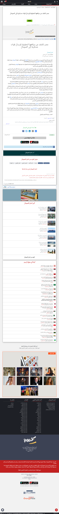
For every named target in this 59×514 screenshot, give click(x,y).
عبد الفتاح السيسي (34, 108)
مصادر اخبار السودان (24, 423)
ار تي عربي (39, 7)
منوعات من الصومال (52, 408)
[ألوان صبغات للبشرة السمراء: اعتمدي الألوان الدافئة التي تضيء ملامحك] (29, 361)
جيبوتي (37, 104)
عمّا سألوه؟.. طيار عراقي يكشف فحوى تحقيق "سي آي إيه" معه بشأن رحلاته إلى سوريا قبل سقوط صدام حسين (46, 270)
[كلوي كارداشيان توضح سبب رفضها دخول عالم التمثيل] (49, 380)
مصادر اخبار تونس (24, 424)
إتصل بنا (12, 404)
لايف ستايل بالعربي (38, 432)
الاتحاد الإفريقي (38, 62)
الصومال (14, 60)
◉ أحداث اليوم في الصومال (29, 127)
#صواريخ (40, 175)
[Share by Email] (36, 132)
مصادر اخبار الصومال (24, 431)
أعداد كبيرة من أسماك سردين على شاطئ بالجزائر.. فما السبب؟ (46, 316)
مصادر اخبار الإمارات (24, 403)
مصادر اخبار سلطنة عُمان (23, 412)
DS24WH (51, 135)
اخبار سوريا (39, 408)
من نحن (12, 403)
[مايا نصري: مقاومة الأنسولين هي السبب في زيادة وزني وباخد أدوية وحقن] (49, 371)
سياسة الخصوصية (10, 407)
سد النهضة (12, 163)
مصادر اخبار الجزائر (24, 420)
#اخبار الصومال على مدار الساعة (48, 177)
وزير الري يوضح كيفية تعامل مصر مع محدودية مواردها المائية (47, 277)
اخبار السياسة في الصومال (51, 403)
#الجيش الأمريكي (25, 175)
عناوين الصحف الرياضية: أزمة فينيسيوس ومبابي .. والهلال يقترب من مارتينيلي (47, 312)
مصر (42, 82)
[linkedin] (29, 132)
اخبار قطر (39, 416)
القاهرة (26, 60)
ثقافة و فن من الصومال (51, 407)
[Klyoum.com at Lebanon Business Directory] (29, 494)
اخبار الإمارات (39, 403)
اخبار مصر (39, 404)
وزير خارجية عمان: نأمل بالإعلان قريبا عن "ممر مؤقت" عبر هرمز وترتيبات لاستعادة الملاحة (47, 293)
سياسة (43, 7)
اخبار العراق (39, 413)
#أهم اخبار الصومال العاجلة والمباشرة (35, 177)
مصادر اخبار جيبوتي (24, 429)
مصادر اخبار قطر (24, 416)
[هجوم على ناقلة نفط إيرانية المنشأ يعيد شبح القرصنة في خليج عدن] (51, 233)
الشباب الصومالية (28, 75)
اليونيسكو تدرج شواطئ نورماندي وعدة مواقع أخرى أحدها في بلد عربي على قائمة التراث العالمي (47, 336)
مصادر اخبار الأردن (24, 419)
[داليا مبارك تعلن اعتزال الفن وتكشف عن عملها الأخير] (23, 371)
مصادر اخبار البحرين (24, 417)
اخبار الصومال (47, 39)
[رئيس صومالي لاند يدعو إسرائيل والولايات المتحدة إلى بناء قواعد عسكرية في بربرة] (51, 211)
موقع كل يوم (53, 7)
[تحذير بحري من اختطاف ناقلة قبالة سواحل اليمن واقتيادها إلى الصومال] (51, 247)
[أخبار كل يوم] (29, 2)
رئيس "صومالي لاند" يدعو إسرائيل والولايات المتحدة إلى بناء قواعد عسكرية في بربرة (29, 154)
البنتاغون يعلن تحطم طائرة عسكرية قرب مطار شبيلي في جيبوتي (46, 340)
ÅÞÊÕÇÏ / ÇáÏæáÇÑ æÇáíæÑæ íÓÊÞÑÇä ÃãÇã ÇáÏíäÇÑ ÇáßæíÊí (47, 300)
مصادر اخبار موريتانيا (23, 427)
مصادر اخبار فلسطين (24, 409)
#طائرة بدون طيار (51, 175)
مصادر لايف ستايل (24, 432)
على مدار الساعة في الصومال (50, 409)
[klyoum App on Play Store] (25, 484)
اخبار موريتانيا (38, 427)
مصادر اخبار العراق (24, 413)
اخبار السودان (39, 423)
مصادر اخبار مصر (24, 404)
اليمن (17, 75)
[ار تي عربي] (29, 20)
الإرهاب (16, 64)
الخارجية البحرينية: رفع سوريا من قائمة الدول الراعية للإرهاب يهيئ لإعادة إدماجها (47, 308)
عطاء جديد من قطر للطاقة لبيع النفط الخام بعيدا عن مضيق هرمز (47, 304)
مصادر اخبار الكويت (24, 415)
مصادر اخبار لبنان (24, 407)
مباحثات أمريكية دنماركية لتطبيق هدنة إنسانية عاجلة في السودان (47, 322)
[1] (5, 1)
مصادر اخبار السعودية (23, 411)
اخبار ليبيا (39, 421)
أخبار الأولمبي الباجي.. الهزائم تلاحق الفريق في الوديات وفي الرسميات (47, 325)
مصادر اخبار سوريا (24, 408)
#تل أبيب (37, 175)
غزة (10, 97)
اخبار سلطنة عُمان (38, 412)
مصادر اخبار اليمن (24, 425)
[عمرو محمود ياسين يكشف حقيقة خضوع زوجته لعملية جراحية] (29, 391)
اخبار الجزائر (39, 420)
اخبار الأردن (39, 419)
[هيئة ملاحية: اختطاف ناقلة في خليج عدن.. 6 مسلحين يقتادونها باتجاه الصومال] (51, 240)
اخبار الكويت (39, 415)
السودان (41, 93)
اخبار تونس (39, 424)
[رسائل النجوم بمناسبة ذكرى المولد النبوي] (23, 380)
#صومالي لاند (45, 175)
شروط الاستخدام (10, 405)
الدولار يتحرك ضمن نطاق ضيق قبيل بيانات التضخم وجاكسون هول (47, 281)
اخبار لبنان (39, 407)
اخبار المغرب (39, 405)
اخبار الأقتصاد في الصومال (50, 404)
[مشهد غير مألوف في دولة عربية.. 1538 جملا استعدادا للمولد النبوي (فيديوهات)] (51, 218)
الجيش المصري (24, 163)
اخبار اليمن (39, 425)
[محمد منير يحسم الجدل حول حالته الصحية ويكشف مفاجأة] (36, 371)
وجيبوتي (13, 83)
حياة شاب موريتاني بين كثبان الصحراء (47, 332)
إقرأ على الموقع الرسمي (29, 138)
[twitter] (26, 132)
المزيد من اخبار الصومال (29, 257)
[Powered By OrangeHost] (29, 499)
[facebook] (23, 132)
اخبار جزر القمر (38, 428)
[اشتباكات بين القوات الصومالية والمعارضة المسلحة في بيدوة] (51, 254)
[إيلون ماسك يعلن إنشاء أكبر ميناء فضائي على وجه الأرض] (36, 380)
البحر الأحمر (39, 72)
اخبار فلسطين (39, 409)
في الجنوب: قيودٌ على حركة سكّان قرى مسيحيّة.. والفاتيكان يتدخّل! (47, 266)
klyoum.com (56, 513)
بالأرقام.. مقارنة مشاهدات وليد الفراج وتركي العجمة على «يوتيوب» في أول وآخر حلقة (47, 285)
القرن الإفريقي (17, 163)
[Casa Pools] (29, 195)
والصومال (27, 104)
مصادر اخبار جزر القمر (23, 428)
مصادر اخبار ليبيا (24, 421)
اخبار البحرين (39, 417)
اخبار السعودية (38, 411)
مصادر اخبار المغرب (24, 405)
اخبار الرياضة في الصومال (51, 405)
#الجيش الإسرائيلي (31, 175)
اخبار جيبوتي (39, 429)
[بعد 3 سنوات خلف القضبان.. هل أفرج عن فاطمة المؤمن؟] (9, 380)
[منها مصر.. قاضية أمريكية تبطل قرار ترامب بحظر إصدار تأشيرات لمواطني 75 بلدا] (51, 226)
